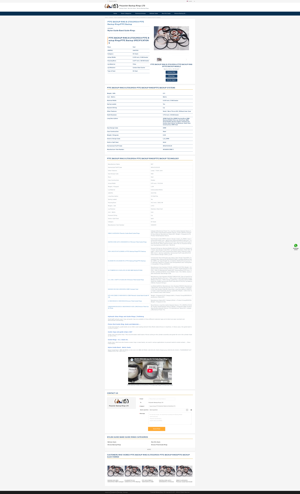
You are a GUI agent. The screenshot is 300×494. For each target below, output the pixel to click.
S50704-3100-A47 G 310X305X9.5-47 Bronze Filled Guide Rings (127, 242)
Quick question (144, 410)
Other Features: (112, 111)
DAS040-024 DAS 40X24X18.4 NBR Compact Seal (123, 289)
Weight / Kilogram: (113, 135)
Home (115, 13)
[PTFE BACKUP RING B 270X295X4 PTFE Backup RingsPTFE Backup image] (171, 38)
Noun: (109, 47)
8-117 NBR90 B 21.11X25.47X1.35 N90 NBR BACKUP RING (125, 270)
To (140, 402)
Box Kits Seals (166, 13)
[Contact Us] (296, 247)
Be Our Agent (171, 80)
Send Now (156, 429)
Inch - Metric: (111, 97)
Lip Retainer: (112, 67)
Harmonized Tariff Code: (114, 146)
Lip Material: (111, 64)
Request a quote (113, 1)
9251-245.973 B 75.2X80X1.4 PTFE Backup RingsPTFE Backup (127, 251)
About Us (107, 492)
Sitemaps (125, 492)
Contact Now (171, 72)
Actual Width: (112, 57)
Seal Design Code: (112, 128)
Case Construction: (113, 131)
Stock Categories (126, 13)
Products (111, 17)
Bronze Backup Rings (181, 13)
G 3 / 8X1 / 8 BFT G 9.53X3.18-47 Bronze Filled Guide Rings (126, 280)
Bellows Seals (154, 13)
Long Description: (112, 118)
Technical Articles (140, 13)
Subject (141, 406)
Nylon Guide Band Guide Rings (121, 17)
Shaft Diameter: (112, 115)
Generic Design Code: (113, 139)
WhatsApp (171, 76)
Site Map (120, 492)
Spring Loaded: (111, 104)
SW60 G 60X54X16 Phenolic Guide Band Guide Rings (124, 233)
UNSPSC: (110, 50)
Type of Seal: (112, 71)
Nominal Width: (111, 100)
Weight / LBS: (111, 93)
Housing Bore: (112, 61)
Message (142, 413)
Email (141, 399)
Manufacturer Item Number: (115, 149)
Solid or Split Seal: (113, 142)
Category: (111, 54)
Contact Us (114, 492)
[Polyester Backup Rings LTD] (111, 6)
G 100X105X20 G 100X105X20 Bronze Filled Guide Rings (125, 301)
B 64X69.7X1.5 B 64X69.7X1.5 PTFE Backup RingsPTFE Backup (127, 261)
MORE (149, 449)
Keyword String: (112, 108)
